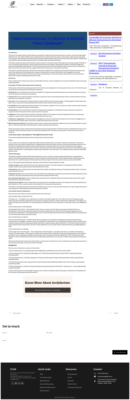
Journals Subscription (47, 384)
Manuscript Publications (47, 387)
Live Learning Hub (45, 377)
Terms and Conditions (75, 387)
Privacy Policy (72, 384)
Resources (71, 380)
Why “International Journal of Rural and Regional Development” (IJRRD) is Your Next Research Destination (104, 68)
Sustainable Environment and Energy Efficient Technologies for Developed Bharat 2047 (105, 39)
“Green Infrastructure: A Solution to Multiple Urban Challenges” (47, 40)
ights (75, 374)
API (41, 374)
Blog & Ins (71, 374)
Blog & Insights (44, 390)
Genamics (103, 84)
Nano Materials (45, 380)
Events (70, 377)
